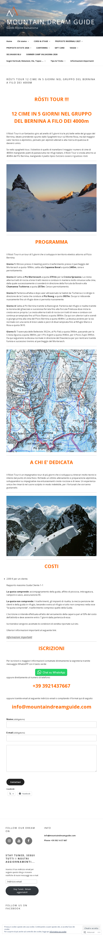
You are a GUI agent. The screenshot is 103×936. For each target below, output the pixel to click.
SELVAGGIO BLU (13, 54)
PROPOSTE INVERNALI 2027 (67, 41)
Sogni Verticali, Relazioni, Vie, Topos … (24, 61)
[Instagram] (9, 840)
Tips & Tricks (57, 61)
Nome (15, 719)
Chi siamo (22, 41)
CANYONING (42, 48)
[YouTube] (19, 840)
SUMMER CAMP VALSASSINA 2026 (41, 54)
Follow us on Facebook (16, 907)
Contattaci (15, 782)
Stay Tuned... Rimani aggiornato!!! (22, 890)
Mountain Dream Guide (50, 22)
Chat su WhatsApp (54, 672)
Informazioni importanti (82, 61)
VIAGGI (73, 48)
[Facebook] (28, 840)
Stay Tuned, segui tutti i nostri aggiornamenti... (20, 858)
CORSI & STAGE (41, 41)
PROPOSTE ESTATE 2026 (17, 48)
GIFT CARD (60, 48)
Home (9, 41)
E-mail (15, 732)
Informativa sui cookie (58, 932)
